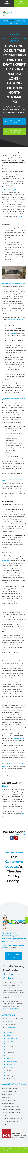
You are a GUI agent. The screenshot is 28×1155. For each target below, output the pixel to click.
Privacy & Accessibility (18, 1151)
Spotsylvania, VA (11, 1064)
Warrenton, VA (10, 1067)
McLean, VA (10, 1035)
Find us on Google (10, 1027)
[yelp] (16, 838)
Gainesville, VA (10, 1056)
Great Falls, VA (11, 1032)
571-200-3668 (9, 1022)
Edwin (5, 785)
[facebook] (12, 838)
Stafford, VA (10, 1058)
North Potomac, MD (12, 1038)
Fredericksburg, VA (12, 1061)
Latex (14, 333)
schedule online (13, 1008)
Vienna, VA (5, 561)
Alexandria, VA (19, 738)
